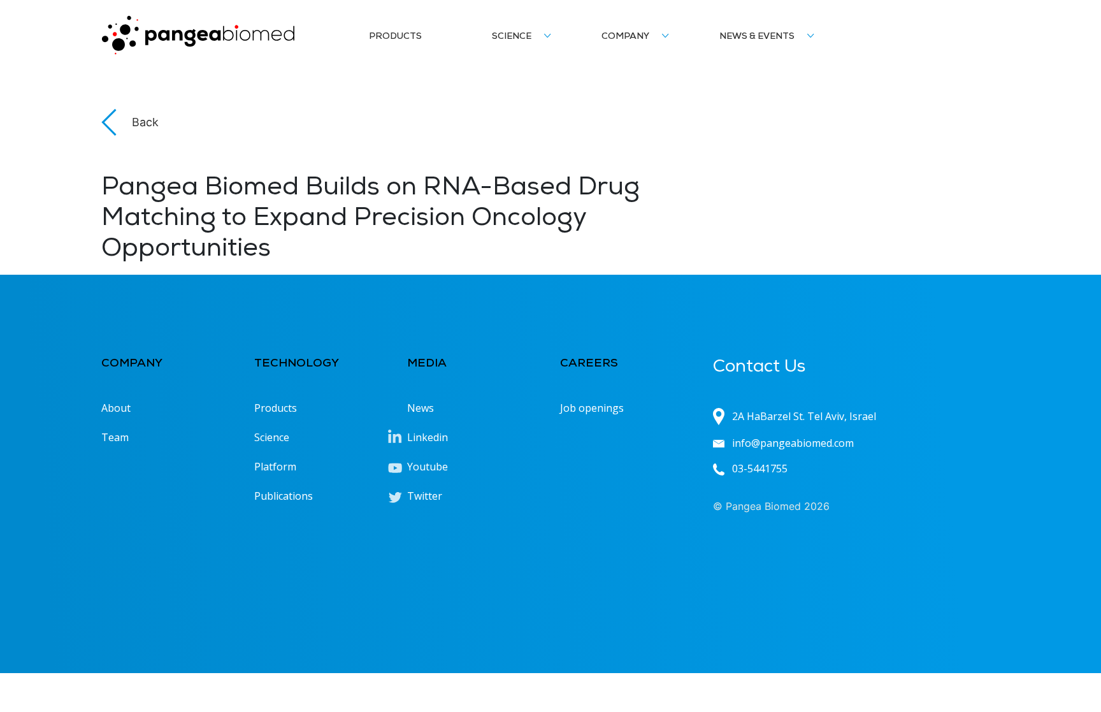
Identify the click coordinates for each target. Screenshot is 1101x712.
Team (115, 437)
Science (511, 36)
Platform (275, 467)
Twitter (424, 496)
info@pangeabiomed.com (793, 443)
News (420, 408)
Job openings (592, 408)
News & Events (757, 36)
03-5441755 (760, 468)
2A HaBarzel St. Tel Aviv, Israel (804, 416)
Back (145, 122)
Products (395, 36)
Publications (283, 496)
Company (625, 36)
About (116, 408)
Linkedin (427, 437)
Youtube (427, 467)
